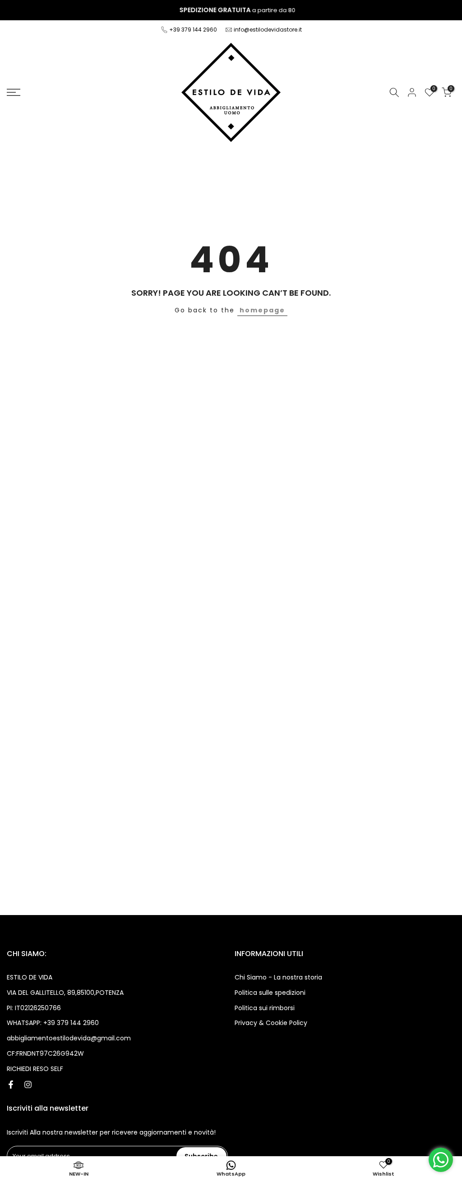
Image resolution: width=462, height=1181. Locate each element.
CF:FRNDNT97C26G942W (45, 1053)
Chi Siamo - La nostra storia (278, 977)
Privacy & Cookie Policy (271, 1022)
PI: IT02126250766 (34, 1007)
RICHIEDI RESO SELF (35, 1068)
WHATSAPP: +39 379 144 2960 (53, 1022)
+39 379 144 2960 (193, 29)
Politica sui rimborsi (265, 1007)
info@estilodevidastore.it (268, 29)
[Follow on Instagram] (28, 1084)
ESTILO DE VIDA (29, 977)
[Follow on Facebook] (11, 1084)
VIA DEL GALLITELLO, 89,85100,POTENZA (65, 992)
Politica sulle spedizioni (270, 992)
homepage (262, 310)
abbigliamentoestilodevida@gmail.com (69, 1038)
